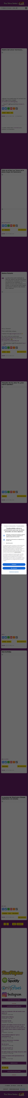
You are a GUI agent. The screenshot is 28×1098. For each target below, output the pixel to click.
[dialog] (14, 549)
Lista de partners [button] (17, 552)
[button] (14, 543)
